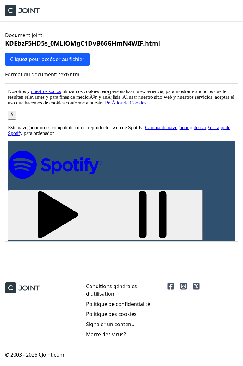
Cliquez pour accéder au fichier (47, 59)
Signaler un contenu (110, 324)
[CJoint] (22, 287)
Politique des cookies (111, 314)
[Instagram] (183, 286)
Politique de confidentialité (118, 303)
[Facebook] (171, 286)
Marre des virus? (106, 334)
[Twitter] (196, 286)
